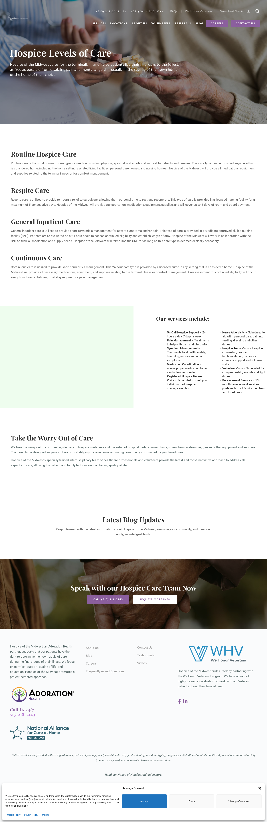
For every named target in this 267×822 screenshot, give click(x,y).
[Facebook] (180, 701)
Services (99, 23)
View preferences (238, 801)
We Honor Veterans (199, 11)
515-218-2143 (22, 714)
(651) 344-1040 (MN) (147, 11)
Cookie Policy (14, 815)
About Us (139, 23)
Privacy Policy (31, 815)
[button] (260, 788)
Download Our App (233, 11)
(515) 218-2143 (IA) (111, 11)
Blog (199, 23)
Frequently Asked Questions (105, 671)
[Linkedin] (185, 701)
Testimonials (146, 655)
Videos (142, 663)
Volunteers (161, 23)
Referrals (183, 23)
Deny (192, 801)
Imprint (45, 815)
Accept (144, 801)
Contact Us (245, 23)
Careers (217, 23)
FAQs (174, 11)
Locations (119, 23)
